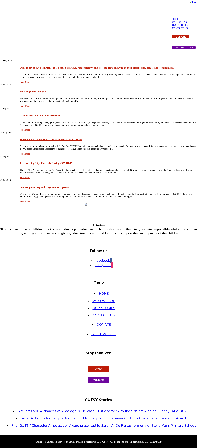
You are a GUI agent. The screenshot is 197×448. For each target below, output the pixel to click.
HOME (175, 18)
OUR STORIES (180, 24)
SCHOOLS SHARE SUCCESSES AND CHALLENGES (51, 139)
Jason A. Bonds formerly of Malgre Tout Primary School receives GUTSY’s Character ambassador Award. (103, 418)
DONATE (181, 36)
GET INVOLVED (184, 47)
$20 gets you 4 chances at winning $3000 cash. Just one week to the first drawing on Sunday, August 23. (104, 411)
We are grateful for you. (33, 91)
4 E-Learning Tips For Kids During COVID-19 (46, 163)
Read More (25, 82)
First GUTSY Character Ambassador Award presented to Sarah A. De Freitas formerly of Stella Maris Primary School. (104, 425)
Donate (99, 369)
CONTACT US (180, 28)
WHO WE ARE (180, 21)
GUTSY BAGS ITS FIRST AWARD (40, 115)
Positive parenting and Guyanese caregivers (44, 187)
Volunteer (98, 380)
